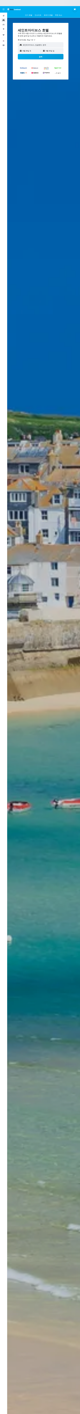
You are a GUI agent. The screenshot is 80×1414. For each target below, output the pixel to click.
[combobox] (27, 40)
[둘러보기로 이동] (3, 29)
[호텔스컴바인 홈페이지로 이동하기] (14, 9)
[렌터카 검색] (3, 24)
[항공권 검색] (3, 16)
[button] (3, 9)
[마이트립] (3, 35)
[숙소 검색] (3, 20)
